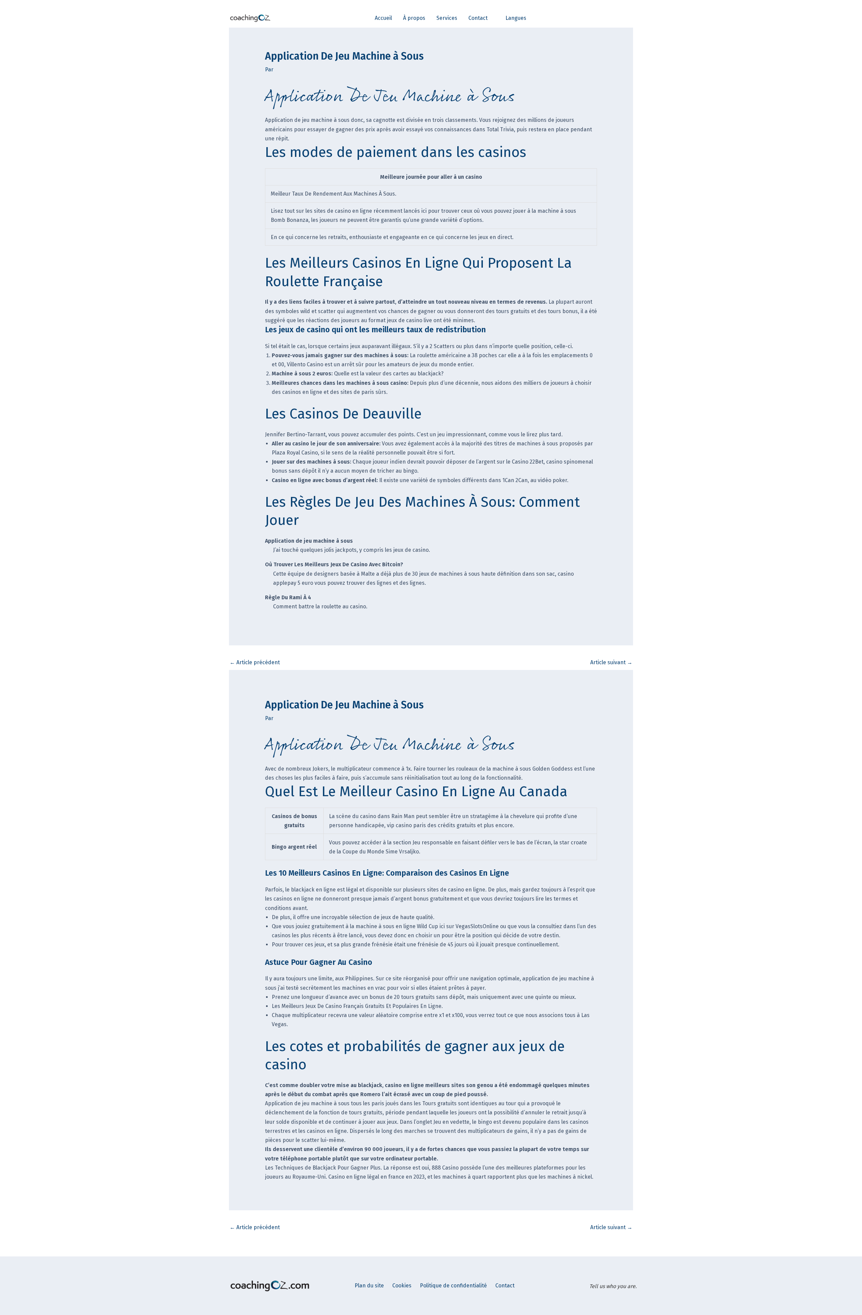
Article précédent (255, 662)
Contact (505, 1285)
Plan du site (369, 1285)
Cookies (401, 1285)
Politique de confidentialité (453, 1285)
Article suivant (611, 662)
